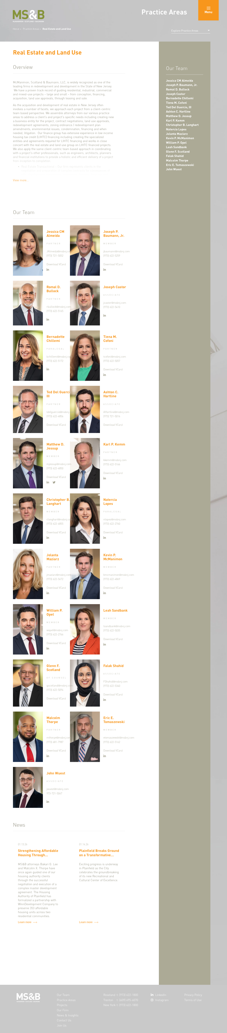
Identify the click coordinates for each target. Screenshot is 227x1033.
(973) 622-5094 (55, 689)
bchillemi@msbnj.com (59, 356)
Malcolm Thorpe (177, 160)
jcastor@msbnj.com (114, 302)
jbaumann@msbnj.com (116, 251)
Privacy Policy (193, 995)
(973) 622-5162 (111, 742)
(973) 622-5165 (55, 311)
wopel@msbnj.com (57, 630)
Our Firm (63, 1010)
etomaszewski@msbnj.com (118, 737)
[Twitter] (54, 482)
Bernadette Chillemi (179, 98)
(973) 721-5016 (111, 416)
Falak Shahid (175, 156)
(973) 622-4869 (111, 579)
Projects (62, 1005)
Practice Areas (31, 28)
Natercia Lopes (176, 129)
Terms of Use (193, 1000)
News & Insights (67, 1015)
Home (16, 28)
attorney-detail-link (59, 303)
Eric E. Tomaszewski (180, 165)
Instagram (162, 1000)
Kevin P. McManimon (180, 138)
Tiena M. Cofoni (176, 102)
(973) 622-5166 (111, 464)
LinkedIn (160, 995)
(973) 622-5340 (111, 685)
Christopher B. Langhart (182, 125)
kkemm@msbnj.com (115, 460)
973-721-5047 (54, 793)
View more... (21, 180)
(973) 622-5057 (111, 361)
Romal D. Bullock (177, 89)
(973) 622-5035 (111, 630)
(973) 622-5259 (111, 255)
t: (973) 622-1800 (127, 995)
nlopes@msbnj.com (114, 519)
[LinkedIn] (48, 270)
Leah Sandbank (176, 147)
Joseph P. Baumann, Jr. (181, 85)
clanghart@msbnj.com (60, 519)
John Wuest (174, 169)
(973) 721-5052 (55, 255)
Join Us (61, 1025)
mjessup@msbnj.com (59, 464)
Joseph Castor (175, 94)
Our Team (63, 995)
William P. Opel (176, 142)
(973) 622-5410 (111, 307)
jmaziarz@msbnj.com (59, 574)
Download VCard (56, 264)
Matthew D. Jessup (178, 116)
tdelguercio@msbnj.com (61, 412)
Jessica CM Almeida (179, 80)
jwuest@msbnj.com (58, 789)
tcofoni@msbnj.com (114, 356)
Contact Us (64, 1020)
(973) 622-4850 (55, 468)
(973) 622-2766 (55, 634)
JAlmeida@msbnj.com (59, 251)
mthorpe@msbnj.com (59, 737)
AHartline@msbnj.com (116, 412)
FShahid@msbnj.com (115, 681)
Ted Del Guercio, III (178, 107)
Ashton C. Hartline (178, 111)
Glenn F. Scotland (178, 151)
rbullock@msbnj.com (59, 306)
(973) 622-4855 (55, 523)
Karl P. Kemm (175, 120)
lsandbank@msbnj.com (116, 626)
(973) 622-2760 (111, 523)
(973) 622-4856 (55, 416)
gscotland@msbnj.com (60, 685)
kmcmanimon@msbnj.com (118, 574)
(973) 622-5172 (55, 361)
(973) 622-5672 (55, 579)
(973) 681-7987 (55, 742)
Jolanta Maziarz (177, 134)
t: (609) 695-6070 (127, 1000)
